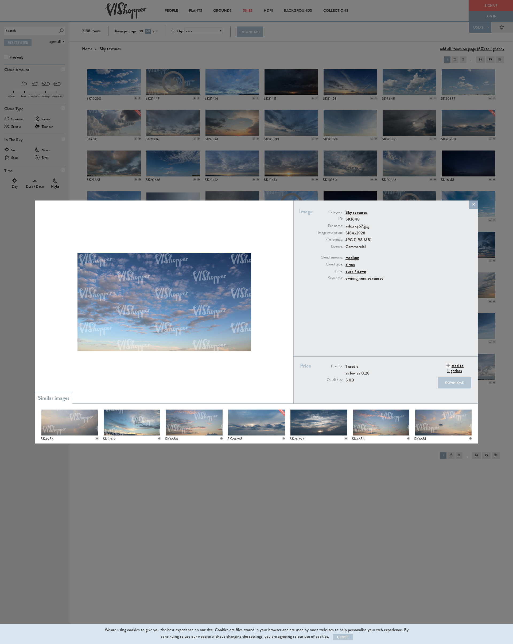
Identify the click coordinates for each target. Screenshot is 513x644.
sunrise (365, 278)
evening (351, 278)
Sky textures (356, 212)
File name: (335, 226)
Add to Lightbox (455, 368)
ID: (340, 219)
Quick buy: (335, 380)
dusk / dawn (355, 271)
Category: (335, 212)
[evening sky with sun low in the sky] (256, 422)
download (454, 382)
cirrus (350, 264)
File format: (334, 239)
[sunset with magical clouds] (319, 422)
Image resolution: (330, 233)
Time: (339, 271)
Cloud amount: (332, 257)
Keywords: (335, 278)
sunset (377, 278)
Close (343, 637)
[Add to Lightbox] (97, 438)
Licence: (337, 246)
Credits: (337, 366)
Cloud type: (334, 264)
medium (352, 257)
